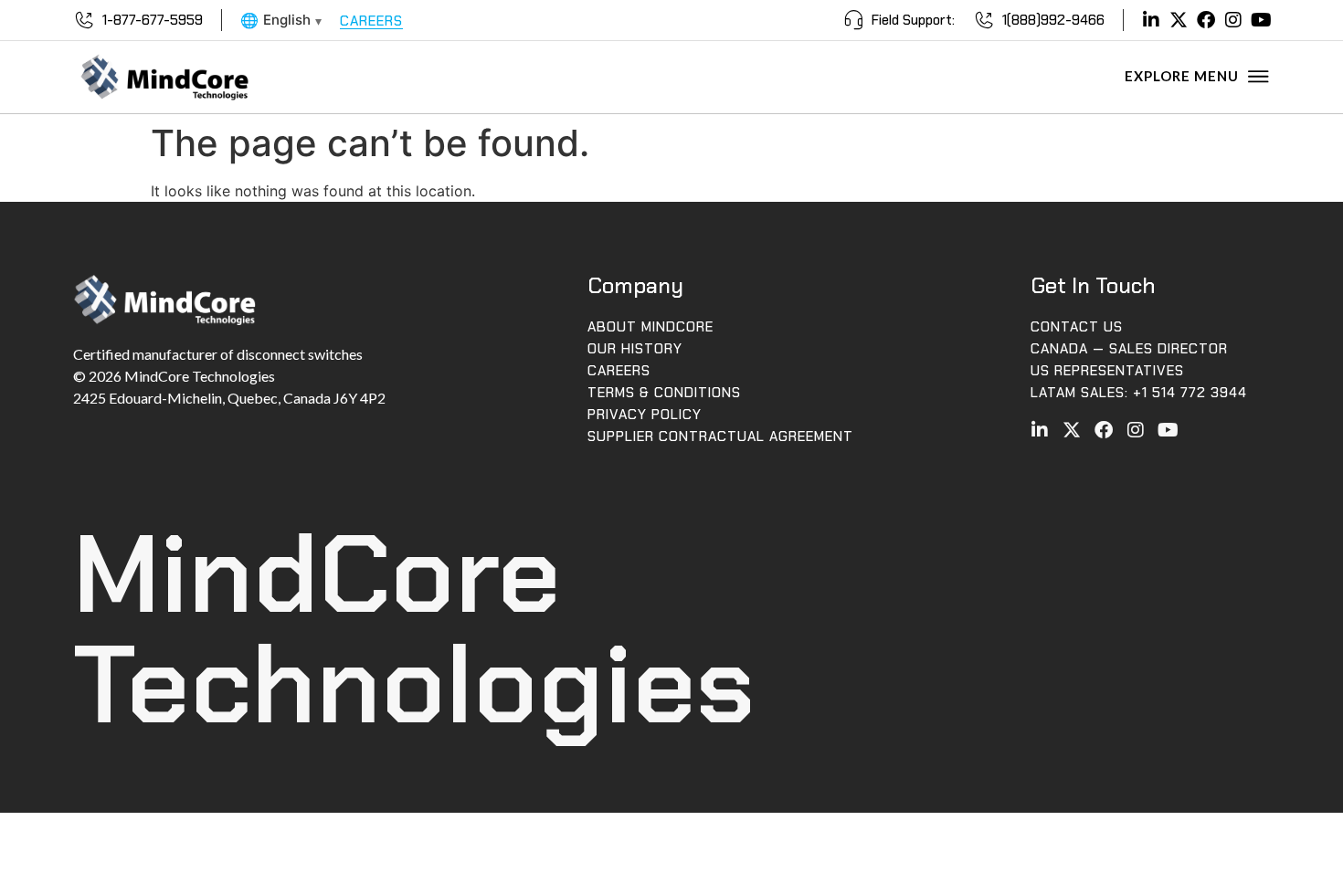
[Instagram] (1233, 20)
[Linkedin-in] (1151, 20)
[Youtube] (1261, 20)
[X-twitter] (1178, 20)
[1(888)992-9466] (984, 20)
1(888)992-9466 (1053, 20)
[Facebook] (1206, 20)
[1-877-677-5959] (84, 20)
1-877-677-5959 (152, 20)
